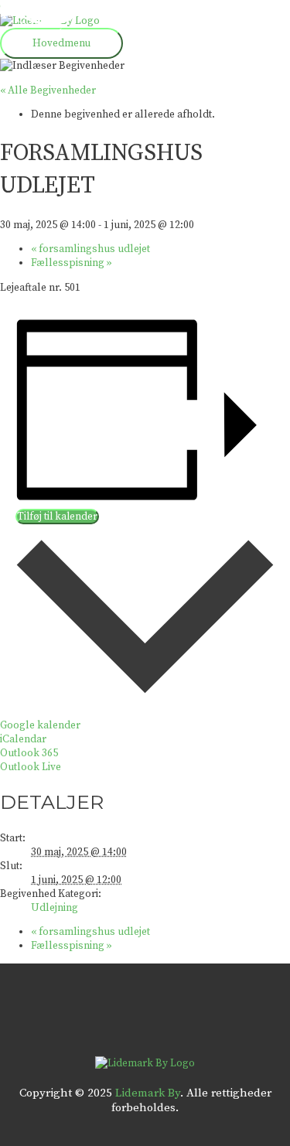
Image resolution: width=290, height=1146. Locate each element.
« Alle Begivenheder (48, 90)
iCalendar (23, 739)
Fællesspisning (71, 263)
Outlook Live (30, 767)
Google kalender (40, 725)
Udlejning (54, 908)
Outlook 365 (29, 753)
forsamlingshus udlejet (90, 249)
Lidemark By (147, 1093)
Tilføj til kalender (57, 516)
